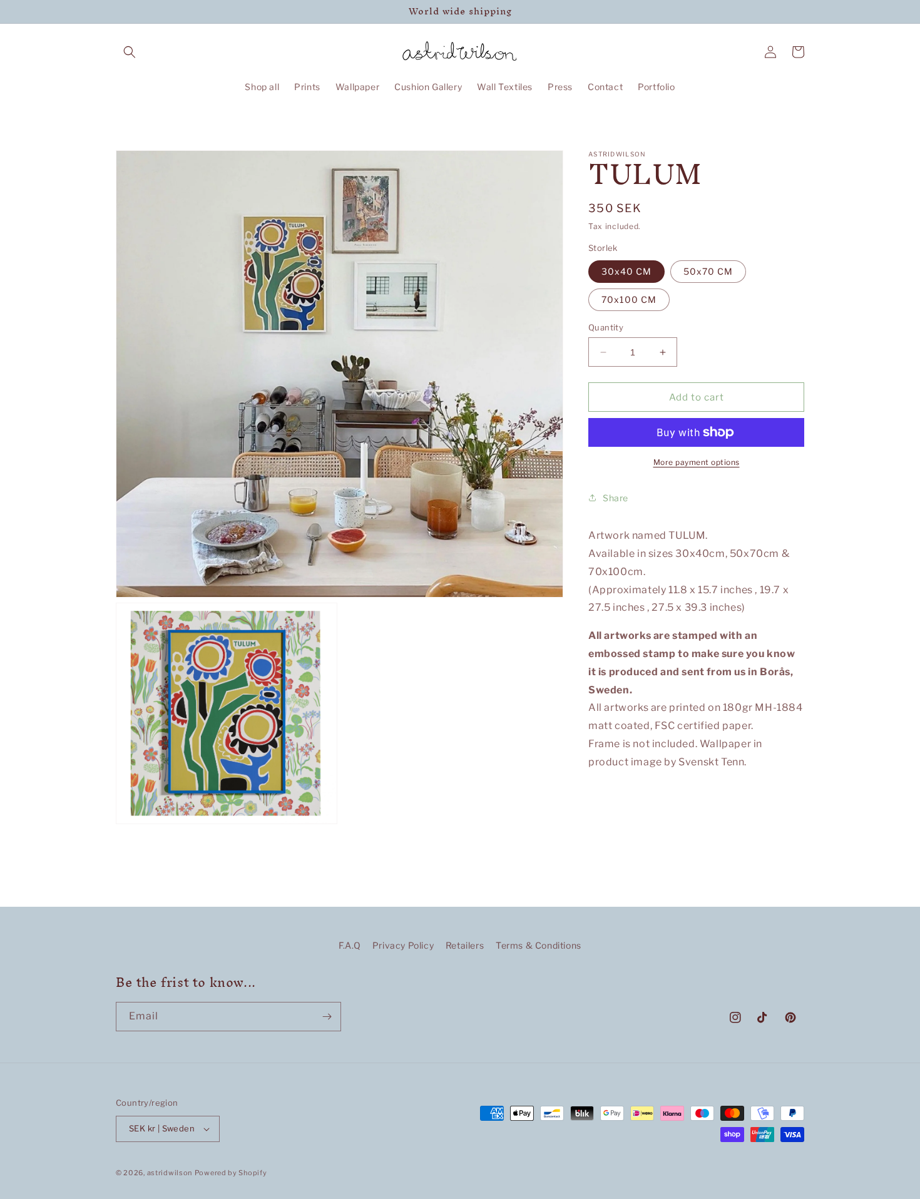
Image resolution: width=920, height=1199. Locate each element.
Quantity (605, 327)
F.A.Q (349, 945)
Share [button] (615, 497)
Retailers (465, 945)
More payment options (696, 462)
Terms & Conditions (538, 945)
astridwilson (169, 1172)
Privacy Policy (403, 945)
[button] (129, 52)
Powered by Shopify (231, 1172)
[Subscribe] (326, 1016)
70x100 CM (629, 299)
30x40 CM (626, 271)
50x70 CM (708, 271)
